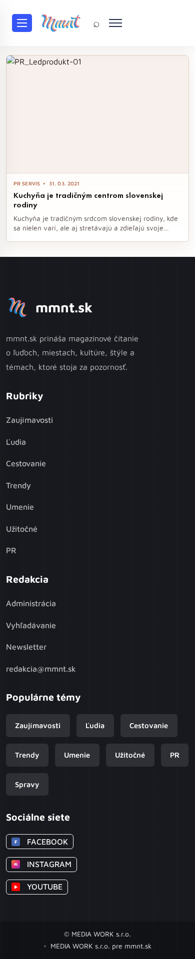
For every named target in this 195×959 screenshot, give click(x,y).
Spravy (27, 784)
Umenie (20, 506)
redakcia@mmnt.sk (41, 668)
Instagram (43, 864)
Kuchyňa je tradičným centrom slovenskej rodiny (88, 200)
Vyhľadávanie (31, 625)
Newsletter (26, 646)
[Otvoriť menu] (22, 23)
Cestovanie (26, 463)
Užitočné (22, 528)
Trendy (18, 485)
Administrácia (31, 603)
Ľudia (16, 441)
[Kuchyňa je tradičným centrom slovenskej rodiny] (97, 114)
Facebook (41, 841)
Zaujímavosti (29, 419)
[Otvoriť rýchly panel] (115, 22)
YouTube (38, 886)
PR (11, 550)
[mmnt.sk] (60, 22)
